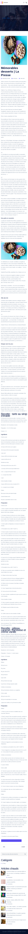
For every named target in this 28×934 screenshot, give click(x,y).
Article (8, 18)
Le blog (3, 863)
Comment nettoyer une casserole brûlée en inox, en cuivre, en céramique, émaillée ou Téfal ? (16, 873)
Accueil (4, 18)
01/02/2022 (10, 877)
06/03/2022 (10, 917)
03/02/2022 (10, 897)
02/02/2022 (10, 910)
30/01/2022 (10, 890)
